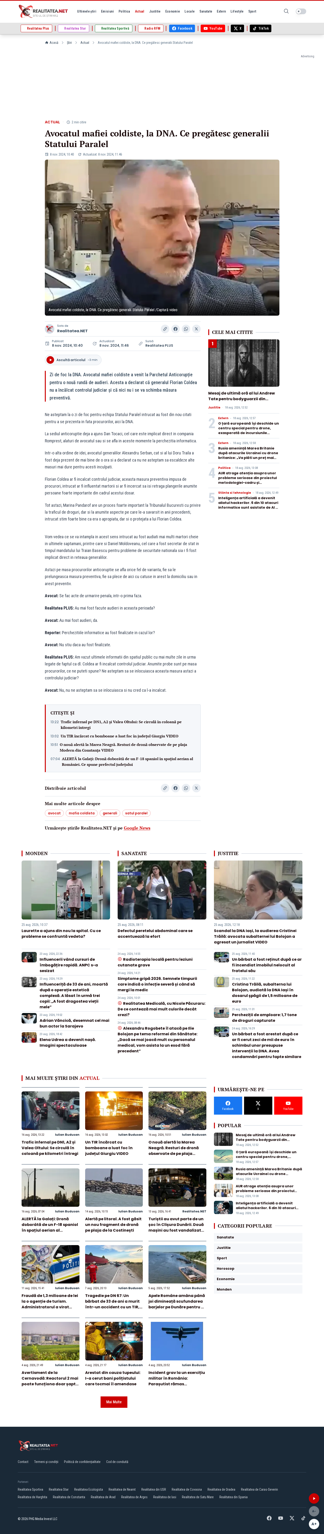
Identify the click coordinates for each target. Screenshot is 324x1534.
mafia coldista (82, 813)
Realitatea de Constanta (69, 1497)
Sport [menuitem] (252, 11)
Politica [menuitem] (124, 11)
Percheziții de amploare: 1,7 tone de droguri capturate (264, 1017)
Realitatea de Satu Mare (198, 1497)
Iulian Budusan (67, 1135)
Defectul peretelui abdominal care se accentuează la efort (155, 933)
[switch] (301, 11)
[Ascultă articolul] (314, 1498)
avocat (54, 813)
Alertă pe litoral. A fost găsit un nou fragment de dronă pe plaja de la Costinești (113, 1224)
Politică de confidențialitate (82, 1462)
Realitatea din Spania (233, 1497)
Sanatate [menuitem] (205, 11)
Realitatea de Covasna (187, 1489)
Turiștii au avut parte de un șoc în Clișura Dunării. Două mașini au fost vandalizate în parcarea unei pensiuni (176, 1227)
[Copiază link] (165, 329)
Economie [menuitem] (172, 11)
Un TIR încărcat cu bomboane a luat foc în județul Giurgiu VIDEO (119, 736)
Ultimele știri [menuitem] (86, 11)
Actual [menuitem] (139, 11)
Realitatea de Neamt (122, 1489)
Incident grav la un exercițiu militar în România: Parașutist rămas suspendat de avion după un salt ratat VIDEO (177, 1384)
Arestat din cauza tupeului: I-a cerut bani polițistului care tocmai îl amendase (112, 1378)
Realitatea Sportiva (30, 1489)
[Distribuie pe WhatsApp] (186, 329)
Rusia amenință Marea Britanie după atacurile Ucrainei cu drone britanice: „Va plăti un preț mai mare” (248, 455)
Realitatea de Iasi (164, 1497)
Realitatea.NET (72, 331)
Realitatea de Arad (103, 1497)
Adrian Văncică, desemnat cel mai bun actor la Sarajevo (74, 1023)
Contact (23, 1462)
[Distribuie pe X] (196, 329)
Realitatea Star (59, 1489)
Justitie (214, 407)
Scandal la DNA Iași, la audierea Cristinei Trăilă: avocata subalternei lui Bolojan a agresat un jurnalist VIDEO (255, 936)
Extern (223, 418)
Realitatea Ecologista (88, 1489)
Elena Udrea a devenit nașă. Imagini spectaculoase (68, 1042)
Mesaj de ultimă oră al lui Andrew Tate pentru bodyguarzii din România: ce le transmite (241, 398)
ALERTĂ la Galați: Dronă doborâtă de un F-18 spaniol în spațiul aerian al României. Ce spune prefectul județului (127, 761)
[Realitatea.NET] (43, 11)
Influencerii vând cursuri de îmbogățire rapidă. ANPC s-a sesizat (69, 965)
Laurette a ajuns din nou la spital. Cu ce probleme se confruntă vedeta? (61, 933)
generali (110, 813)
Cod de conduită (117, 1462)
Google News (137, 828)
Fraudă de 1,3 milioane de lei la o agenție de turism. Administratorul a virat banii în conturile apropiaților (50, 1307)
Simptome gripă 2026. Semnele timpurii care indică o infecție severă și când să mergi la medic (157, 984)
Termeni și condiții (46, 1462)
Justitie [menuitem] (155, 11)
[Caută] (286, 11)
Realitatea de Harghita (32, 1497)
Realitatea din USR (153, 1489)
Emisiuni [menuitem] (107, 11)
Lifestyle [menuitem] (237, 11)
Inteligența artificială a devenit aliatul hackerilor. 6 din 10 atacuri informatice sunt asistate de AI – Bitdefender (248, 505)
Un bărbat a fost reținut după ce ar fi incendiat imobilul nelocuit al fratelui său (267, 965)
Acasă (54, 43)
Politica (224, 468)
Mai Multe (114, 1402)
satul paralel (136, 813)
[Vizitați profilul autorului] (49, 329)
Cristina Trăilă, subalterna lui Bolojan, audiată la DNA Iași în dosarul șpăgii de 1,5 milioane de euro (264, 993)
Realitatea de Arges (134, 1497)
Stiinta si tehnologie (234, 493)
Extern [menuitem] (221, 11)
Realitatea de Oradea (221, 1489)
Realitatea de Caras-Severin (259, 1489)
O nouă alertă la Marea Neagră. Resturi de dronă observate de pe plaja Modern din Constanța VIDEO (123, 747)
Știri (69, 43)
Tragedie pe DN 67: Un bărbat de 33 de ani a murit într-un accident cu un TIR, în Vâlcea (112, 1304)
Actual (84, 43)
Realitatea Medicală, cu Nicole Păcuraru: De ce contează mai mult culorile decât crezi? (161, 1009)
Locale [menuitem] (189, 11)
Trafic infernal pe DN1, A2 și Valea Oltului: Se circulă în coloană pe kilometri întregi (121, 724)
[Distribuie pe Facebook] (175, 329)
